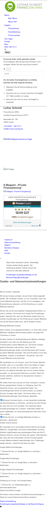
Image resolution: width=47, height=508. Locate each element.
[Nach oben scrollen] (1, 258)
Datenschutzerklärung (8, 501)
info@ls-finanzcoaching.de (13, 129)
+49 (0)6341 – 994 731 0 (12, 126)
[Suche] (5, 49)
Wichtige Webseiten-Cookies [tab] (10, 325)
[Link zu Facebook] (5, 234)
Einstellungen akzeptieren (15, 274)
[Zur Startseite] (23, 12)
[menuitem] (23, 18)
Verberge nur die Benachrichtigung (31, 504)
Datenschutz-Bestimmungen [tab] (10, 490)
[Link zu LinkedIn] (5, 231)
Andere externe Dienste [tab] (8, 422)
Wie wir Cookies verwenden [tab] (10, 292)
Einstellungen (24, 277)
